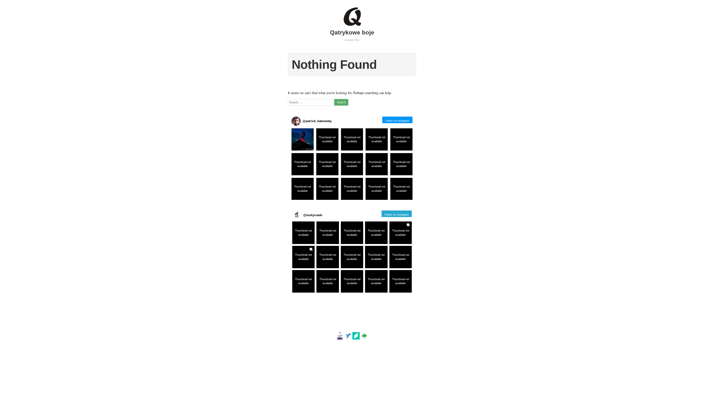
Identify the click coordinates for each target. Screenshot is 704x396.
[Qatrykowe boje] (352, 26)
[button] (303, 139)
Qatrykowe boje (352, 32)
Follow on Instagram (397, 120)
